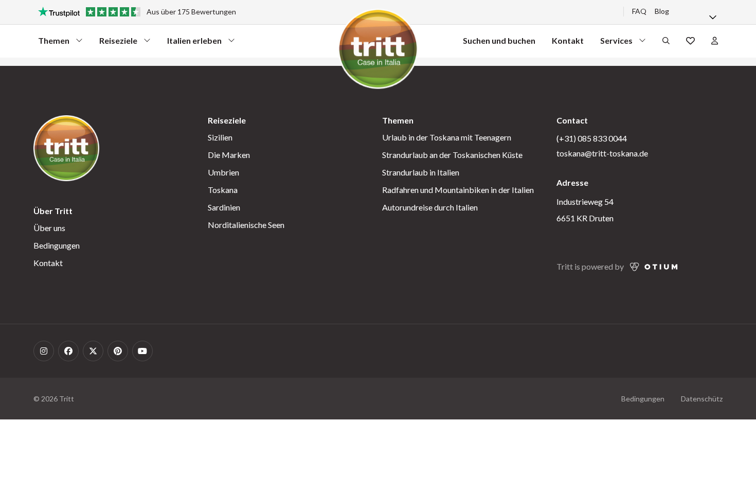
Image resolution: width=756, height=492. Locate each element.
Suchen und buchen (499, 40)
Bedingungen (56, 245)
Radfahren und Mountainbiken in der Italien (458, 190)
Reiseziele (118, 43)
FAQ (639, 11)
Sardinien (224, 207)
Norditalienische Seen (246, 225)
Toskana (223, 190)
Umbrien (223, 172)
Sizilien (220, 137)
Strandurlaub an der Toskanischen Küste (452, 155)
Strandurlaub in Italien (420, 172)
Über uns (49, 228)
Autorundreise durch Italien (430, 207)
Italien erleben (194, 43)
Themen (56, 43)
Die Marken (229, 155)
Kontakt (568, 40)
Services (618, 43)
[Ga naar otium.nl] (654, 266)
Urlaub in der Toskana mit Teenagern (446, 137)
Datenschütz (702, 398)
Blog (662, 11)
